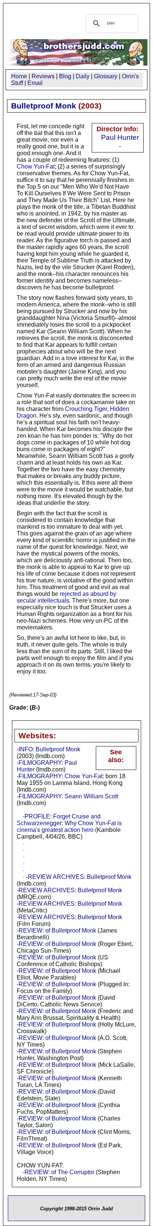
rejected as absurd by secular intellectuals (66, 597)
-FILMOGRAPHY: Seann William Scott (67, 796)
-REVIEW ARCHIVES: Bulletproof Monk (78, 877)
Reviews (43, 76)
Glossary (105, 76)
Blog (65, 76)
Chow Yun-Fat (36, 166)
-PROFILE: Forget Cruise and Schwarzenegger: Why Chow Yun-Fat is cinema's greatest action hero (69, 823)
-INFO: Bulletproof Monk (48, 749)
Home (19, 76)
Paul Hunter (120, 137)
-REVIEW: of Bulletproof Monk (56, 930)
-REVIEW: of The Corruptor (58, 1172)
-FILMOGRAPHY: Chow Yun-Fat (59, 776)
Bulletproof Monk (43, 105)
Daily (82, 76)
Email (35, 83)
